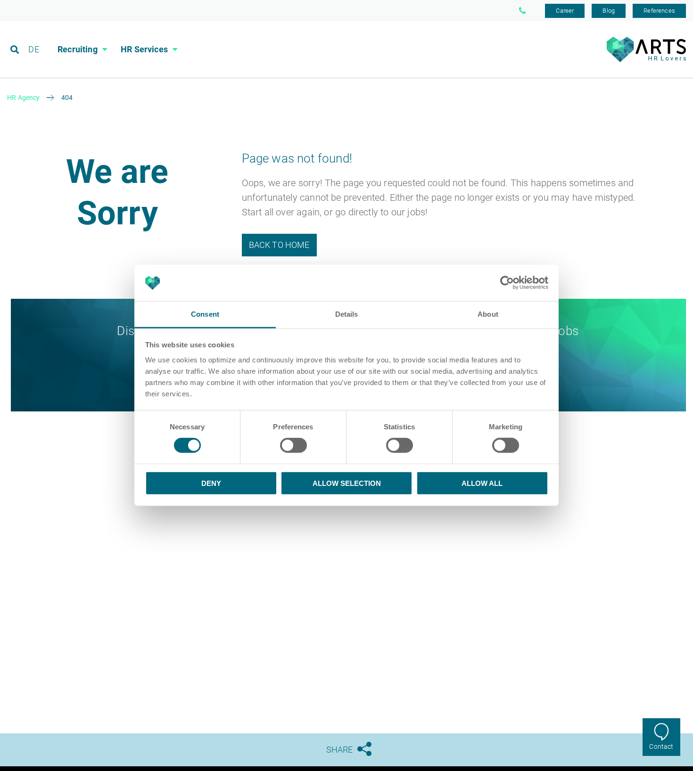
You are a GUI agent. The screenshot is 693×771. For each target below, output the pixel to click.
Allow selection (347, 483)
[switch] (293, 445)
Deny (211, 483)
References (659, 10)
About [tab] (488, 314)
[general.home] (646, 60)
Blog (608, 10)
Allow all (482, 483)
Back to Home (279, 245)
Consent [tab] (205, 314)
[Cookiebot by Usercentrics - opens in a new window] (507, 283)
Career (565, 10)
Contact (661, 746)
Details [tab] (346, 314)
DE (33, 49)
